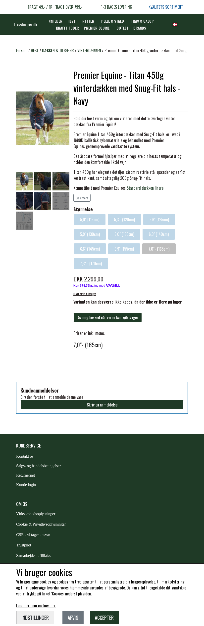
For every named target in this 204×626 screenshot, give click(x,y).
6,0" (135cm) (124, 234)
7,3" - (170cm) (91, 264)
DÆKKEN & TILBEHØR (58, 50)
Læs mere (82, 197)
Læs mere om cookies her (36, 606)
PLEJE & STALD (112, 21)
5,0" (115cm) (89, 220)
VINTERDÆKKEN (89, 50)
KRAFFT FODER (67, 28)
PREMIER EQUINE (96, 28)
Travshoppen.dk (25, 25)
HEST (71, 21)
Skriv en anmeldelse (102, 405)
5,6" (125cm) (159, 220)
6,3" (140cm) (159, 234)
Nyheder (55, 21)
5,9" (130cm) (90, 234)
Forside (21, 50)
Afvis (73, 617)
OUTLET (122, 28)
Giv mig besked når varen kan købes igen (108, 317)
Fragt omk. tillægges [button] (84, 294)
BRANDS (139, 28)
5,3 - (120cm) (124, 220)
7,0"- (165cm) (159, 249)
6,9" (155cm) (124, 249)
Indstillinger (35, 617)
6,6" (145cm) (90, 249)
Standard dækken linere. (145, 188)
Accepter (104, 617)
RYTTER (88, 21)
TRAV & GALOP (142, 21)
